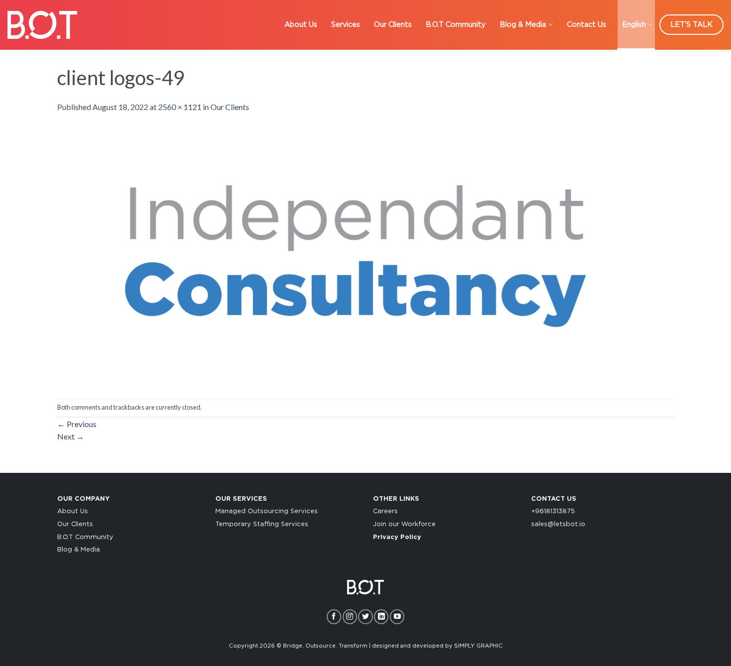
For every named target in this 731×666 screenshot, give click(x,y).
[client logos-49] (355, 254)
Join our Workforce (404, 524)
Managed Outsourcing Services (266, 511)
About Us (300, 24)
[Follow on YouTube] (397, 616)
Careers (385, 511)
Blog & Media (523, 24)
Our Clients (393, 24)
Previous (76, 424)
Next (70, 436)
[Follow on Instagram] (350, 616)
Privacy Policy (397, 537)
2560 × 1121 (179, 106)
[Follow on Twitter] (365, 616)
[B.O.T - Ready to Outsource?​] (42, 24)
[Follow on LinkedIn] (381, 616)
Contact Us (586, 24)
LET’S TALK (691, 24)
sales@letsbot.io (558, 524)
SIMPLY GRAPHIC (478, 646)
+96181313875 (553, 511)
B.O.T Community (456, 24)
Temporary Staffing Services (261, 524)
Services (345, 24)
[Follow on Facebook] (334, 616)
